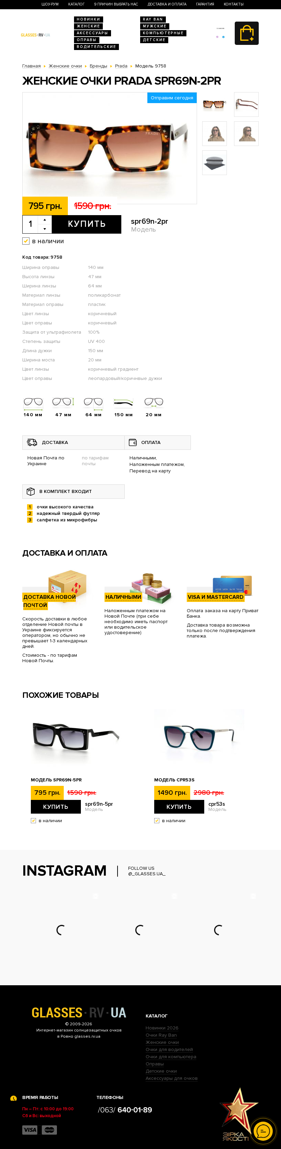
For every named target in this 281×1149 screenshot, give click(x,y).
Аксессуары (92, 33)
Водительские (96, 47)
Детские (154, 40)
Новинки (88, 19)
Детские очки (161, 1071)
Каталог (76, 4)
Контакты (234, 4)
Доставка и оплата (167, 4)
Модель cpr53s (174, 780)
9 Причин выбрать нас (116, 4)
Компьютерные (163, 33)
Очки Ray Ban (161, 1035)
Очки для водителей (169, 1049)
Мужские (155, 26)
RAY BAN (153, 19)
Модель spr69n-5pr (56, 780)
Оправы (87, 40)
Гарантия (205, 4)
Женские (88, 26)
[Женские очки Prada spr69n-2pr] (110, 148)
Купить (87, 224)
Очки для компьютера (171, 1057)
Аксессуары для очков (172, 1078)
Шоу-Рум (50, 4)
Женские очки (162, 1042)
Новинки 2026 (162, 1028)
